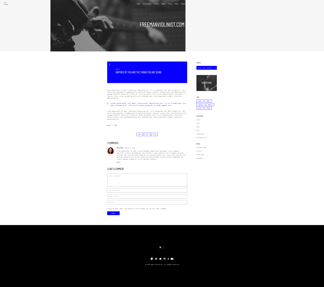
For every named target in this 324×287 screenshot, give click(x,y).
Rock (147, 134)
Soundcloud (200, 134)
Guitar (201, 104)
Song (154, 134)
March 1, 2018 (112, 125)
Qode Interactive (157, 264)
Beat (208, 101)
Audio (198, 120)
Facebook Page (201, 147)
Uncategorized (201, 137)
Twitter (199, 151)
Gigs (197, 123)
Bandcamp (199, 158)
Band (139, 134)
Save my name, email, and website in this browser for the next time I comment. (138, 208)
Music (210, 104)
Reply (118, 162)
